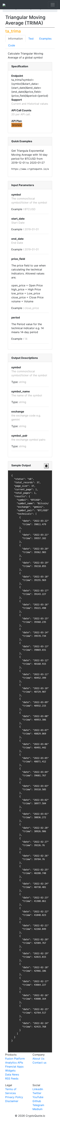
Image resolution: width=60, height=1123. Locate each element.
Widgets (10, 1070)
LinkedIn (37, 1089)
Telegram (38, 1105)
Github (36, 1101)
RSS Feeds (11, 1078)
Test (31, 38)
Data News (12, 1074)
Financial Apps (14, 1066)
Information (15, 38)
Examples (45, 38)
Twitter (36, 1093)
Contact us (39, 1062)
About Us (38, 1058)
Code (11, 45)
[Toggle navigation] (52, 4)
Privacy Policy (14, 1097)
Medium (37, 1109)
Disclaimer (11, 1101)
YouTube (37, 1097)
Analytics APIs (14, 1062)
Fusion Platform (15, 1058)
